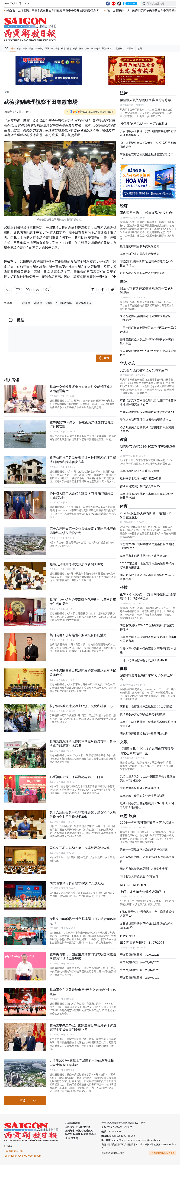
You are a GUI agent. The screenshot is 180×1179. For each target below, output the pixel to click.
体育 (69, 48)
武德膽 (26, 303)
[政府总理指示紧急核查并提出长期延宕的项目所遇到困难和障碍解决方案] (25, 470)
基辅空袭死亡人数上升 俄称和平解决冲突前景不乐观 (147, 341)
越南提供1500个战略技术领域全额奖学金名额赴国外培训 (146, 495)
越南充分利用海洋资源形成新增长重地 (76, 564)
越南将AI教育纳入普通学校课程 (139, 471)
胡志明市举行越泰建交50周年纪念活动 (77, 883)
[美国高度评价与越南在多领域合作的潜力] (25, 647)
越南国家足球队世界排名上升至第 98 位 (144, 555)
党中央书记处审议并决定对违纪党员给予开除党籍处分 (148, 144)
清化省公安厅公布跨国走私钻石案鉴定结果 (146, 154)
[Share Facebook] (102, 290)
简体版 (119, 48)
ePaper (127, 936)
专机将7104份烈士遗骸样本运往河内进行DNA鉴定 (83, 921)
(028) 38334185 (14, 1151)
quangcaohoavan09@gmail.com (23, 1155)
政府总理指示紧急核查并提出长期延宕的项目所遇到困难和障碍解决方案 (83, 460)
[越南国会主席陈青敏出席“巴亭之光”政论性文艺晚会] (25, 1002)
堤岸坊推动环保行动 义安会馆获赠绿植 (144, 419)
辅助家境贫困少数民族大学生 (138, 486)
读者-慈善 (95, 48)
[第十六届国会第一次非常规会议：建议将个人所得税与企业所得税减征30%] (25, 824)
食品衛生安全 (84, 303)
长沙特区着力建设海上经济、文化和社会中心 (81, 706)
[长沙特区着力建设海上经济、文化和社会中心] (25, 718)
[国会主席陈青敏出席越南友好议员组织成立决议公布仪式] (25, 682)
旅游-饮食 (106, 48)
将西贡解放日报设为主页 (163, 1153)
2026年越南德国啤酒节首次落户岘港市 (147, 822)
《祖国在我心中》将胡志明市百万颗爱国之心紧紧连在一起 (147, 751)
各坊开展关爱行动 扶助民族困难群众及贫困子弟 (147, 429)
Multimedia (133, 885)
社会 (19, 48)
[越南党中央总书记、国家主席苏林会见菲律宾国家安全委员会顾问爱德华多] (25, 1037)
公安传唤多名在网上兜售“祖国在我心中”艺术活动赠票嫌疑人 (148, 133)
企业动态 (39, 48)
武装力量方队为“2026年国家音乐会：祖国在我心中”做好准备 (147, 778)
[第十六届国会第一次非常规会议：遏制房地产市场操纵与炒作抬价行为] (25, 541)
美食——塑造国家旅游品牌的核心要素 (144, 849)
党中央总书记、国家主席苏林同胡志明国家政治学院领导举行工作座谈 (83, 956)
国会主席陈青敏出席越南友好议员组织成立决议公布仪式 (83, 673)
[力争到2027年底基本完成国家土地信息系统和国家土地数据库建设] (25, 1073)
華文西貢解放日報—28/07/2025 (139, 970)
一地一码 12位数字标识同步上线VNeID (143, 660)
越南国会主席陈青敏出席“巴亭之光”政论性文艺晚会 (83, 992)
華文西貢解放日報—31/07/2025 (142, 942)
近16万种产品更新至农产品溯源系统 (142, 273)
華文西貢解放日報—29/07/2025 (139, 962)
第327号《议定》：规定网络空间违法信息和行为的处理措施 (148, 596)
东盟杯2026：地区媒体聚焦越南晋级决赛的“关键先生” (147, 546)
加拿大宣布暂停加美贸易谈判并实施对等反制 (147, 291)
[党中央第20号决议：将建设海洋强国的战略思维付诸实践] (25, 434)
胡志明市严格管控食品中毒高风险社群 (144, 733)
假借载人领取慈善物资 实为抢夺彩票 (145, 100)
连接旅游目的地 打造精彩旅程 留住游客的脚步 (147, 859)
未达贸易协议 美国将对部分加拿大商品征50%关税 (145, 318)
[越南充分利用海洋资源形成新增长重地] (25, 576)
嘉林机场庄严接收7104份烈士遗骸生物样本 (147, 925)
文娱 (87, 48)
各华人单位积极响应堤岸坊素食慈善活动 (145, 412)
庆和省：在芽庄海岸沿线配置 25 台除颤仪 (146, 706)
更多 (23, 1101)
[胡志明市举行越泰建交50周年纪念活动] (25, 895)
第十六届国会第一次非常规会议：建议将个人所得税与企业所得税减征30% (83, 814)
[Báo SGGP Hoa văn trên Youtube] (113, 3)
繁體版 (130, 48)
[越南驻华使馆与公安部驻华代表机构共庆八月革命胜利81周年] (25, 612)
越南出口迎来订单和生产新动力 (139, 254)
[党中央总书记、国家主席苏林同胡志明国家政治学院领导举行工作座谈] (25, 966)
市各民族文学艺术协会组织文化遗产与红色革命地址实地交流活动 (148, 402)
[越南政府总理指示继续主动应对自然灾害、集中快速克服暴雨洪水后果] (25, 753)
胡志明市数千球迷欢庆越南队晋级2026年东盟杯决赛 (147, 577)
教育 (63, 48)
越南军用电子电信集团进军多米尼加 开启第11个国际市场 (148, 639)
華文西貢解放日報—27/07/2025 (139, 977)
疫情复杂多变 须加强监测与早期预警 (142, 714)
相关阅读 (11, 380)
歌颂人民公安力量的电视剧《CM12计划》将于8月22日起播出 (147, 805)
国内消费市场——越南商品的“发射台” (147, 213)
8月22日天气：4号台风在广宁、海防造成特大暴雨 (147, 913)
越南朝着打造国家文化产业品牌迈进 (142, 795)
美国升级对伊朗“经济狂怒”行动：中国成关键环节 (148, 352)
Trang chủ (6, 48)
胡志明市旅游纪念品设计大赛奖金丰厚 (144, 868)
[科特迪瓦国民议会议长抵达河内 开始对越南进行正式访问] (25, 505)
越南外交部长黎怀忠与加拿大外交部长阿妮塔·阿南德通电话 (82, 389)
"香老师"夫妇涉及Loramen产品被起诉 (143, 123)
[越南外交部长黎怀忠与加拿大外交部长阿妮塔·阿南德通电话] (25, 399)
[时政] (8, 290)
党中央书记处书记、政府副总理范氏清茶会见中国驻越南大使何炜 (102, 10)
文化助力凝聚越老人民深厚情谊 (139, 788)
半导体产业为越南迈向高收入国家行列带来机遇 (148, 650)
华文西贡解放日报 (30, 28)
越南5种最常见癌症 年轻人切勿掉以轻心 (146, 678)
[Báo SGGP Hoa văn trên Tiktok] (119, 3)
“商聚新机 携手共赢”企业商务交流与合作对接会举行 (147, 263)
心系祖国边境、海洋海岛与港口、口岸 (76, 777)
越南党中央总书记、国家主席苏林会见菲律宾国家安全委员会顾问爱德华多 (83, 1027)
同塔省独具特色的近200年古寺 (139, 876)
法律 (25, 48)
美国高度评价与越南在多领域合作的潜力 (78, 635)
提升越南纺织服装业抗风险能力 (139, 246)
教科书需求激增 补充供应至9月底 (140, 478)
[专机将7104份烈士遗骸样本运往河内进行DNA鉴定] (25, 931)
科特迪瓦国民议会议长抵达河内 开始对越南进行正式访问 (82, 495)
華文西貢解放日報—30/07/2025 (139, 954)
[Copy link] (37, 290)
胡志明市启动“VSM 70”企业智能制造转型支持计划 (147, 627)
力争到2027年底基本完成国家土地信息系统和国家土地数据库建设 (82, 1063)
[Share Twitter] (112, 290)
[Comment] (18, 290)
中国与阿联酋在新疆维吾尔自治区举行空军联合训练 (148, 329)
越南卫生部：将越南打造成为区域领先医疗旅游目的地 (148, 723)
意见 (140, 48)
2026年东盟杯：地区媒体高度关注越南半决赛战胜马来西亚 (147, 565)
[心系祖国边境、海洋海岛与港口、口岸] (25, 789)
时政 (13, 48)
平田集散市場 (64, 303)
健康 (81, 48)
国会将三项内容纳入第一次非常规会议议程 (80, 848)
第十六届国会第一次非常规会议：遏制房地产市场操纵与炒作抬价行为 (83, 531)
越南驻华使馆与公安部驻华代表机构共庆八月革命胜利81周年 (83, 602)
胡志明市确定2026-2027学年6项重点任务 (147, 448)
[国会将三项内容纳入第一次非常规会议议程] (25, 860)
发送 (106, 358)
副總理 (38, 303)
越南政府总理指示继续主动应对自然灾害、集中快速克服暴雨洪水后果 (83, 744)
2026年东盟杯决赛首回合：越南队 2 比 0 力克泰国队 (147, 515)
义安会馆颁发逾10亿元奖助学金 (142, 370)
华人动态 (55, 48)
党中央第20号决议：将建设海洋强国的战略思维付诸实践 (81, 424)
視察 (49, 303)
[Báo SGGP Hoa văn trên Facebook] (108, 3)
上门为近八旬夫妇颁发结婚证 (141, 891)
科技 (75, 48)
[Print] (47, 290)
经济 (31, 48)
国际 (47, 48)
